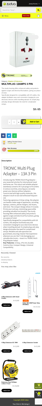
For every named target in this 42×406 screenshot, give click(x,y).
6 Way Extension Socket (30, 342)
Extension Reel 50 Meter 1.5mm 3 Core (9, 382)
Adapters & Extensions (15, 81)
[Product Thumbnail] (34, 37)
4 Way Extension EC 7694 (10, 342)
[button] (34, 4)
